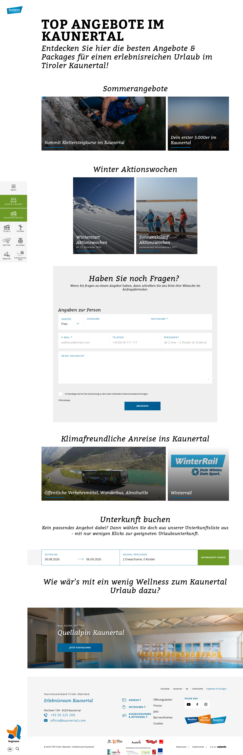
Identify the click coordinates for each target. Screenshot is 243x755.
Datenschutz (198, 746)
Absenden (142, 406)
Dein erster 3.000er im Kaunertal (193, 140)
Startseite (165, 688)
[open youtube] (189, 704)
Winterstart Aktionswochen (91, 239)
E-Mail (66, 337)
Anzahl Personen (135, 554)
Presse (157, 705)
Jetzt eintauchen (80, 647)
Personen (171, 337)
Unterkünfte (197, 688)
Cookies (158, 723)
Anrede (66, 319)
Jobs (156, 711)
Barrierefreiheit (163, 717)
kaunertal (177, 688)
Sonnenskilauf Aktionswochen (154, 239)
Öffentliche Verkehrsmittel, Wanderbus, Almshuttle (96, 493)
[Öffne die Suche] (17, 749)
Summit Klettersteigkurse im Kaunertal (84, 142)
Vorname (93, 318)
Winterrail (181, 493)
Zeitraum (51, 554)
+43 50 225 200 (62, 715)
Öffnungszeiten (162, 699)
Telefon (118, 337)
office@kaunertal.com (68, 720)
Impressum (181, 746)
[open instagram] (206, 704)
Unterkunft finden (213, 557)
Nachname (159, 318)
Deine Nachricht (73, 355)
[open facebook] (197, 704)
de (187, 688)
